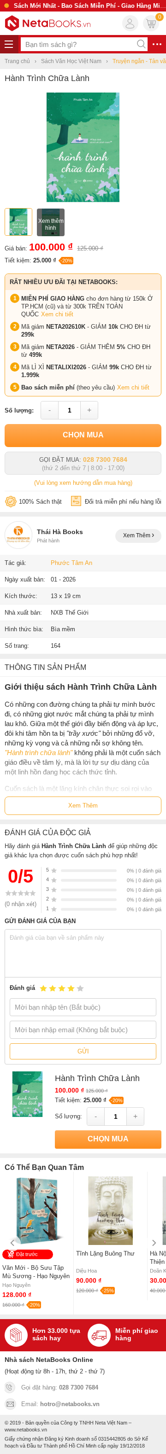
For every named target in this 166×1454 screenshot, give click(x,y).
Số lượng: (19, 410)
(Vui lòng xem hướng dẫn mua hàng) (83, 482)
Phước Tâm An (71, 562)
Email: (60, 1404)
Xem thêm (137, 535)
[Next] (153, 1243)
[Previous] (13, 1243)
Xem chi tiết (57, 314)
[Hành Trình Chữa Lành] (83, 200)
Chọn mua (83, 435)
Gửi (83, 1051)
